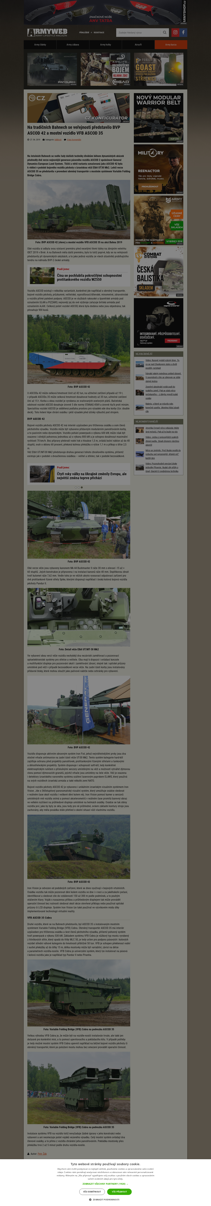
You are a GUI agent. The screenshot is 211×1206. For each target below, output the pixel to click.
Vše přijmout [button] (119, 1191)
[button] (105, 1184)
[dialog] (105, 1182)
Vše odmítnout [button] (92, 1191)
